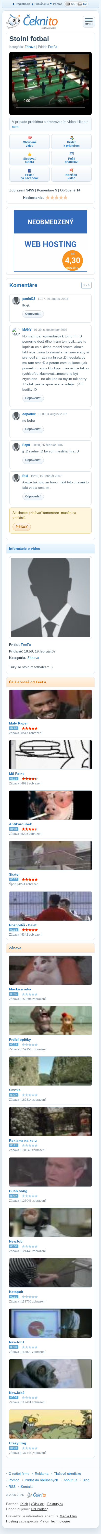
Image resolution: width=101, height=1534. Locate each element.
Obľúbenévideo (30, 144)
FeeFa (52, 47)
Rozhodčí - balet (23, 925)
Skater (14, 874)
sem (15, 127)
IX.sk (24, 1504)
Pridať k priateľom (71, 144)
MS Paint (16, 774)
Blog (86, 1480)
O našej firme (19, 1474)
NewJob (16, 1241)
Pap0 (26, 445)
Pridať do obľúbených (41, 1480)
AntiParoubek (20, 824)
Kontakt (27, 1487)
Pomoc (57, 3)
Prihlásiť (22, 526)
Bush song (18, 1191)
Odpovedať (33, 314)
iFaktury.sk (55, 1504)
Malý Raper (18, 723)
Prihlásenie (42, 3)
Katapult (16, 1292)
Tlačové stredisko (67, 1474)
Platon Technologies (55, 1521)
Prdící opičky (20, 1040)
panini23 (28, 299)
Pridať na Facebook (29, 176)
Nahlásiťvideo (71, 176)
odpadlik (29, 414)
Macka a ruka (20, 989)
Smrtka (15, 1090)
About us (70, 1480)
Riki (25, 476)
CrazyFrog (17, 1443)
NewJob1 (17, 1342)
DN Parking (40, 1509)
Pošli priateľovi (71, 160)
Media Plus (68, 1516)
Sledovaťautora (29, 160)
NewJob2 (17, 1393)
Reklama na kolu (23, 1141)
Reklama (42, 1474)
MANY (27, 330)
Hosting (12, 1521)
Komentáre (23, 285)
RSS (12, 1487)
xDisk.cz (37, 1504)
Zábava (30, 47)
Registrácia (23, 3)
